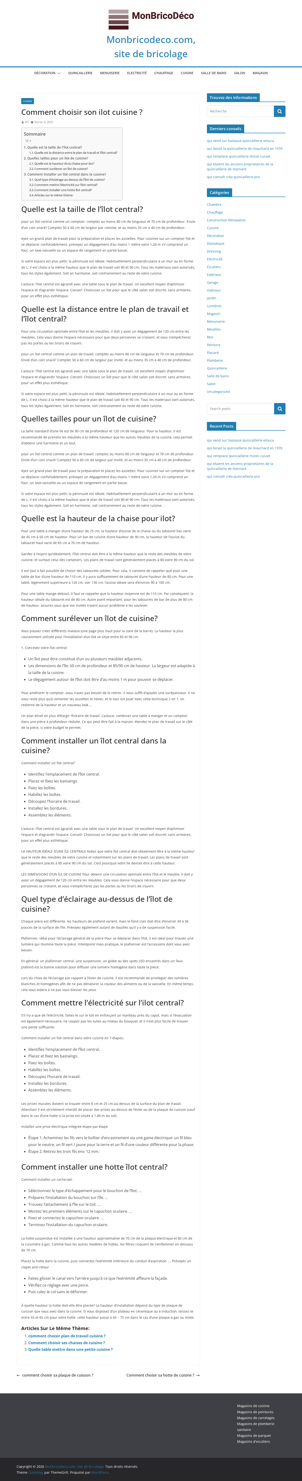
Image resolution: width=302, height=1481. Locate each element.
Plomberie (215, 360)
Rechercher (279, 408)
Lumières (214, 306)
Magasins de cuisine (253, 1406)
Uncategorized (218, 391)
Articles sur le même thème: (53, 195)
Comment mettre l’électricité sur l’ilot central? (66, 185)
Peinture (213, 345)
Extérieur (214, 274)
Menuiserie (110, 73)
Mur (210, 337)
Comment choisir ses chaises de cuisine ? (66, 1342)
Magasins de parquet (254, 1435)
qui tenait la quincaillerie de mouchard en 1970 (244, 148)
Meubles (214, 329)
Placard (213, 352)
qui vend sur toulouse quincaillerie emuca (240, 140)
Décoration (44, 73)
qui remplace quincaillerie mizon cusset (238, 156)
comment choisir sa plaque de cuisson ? (57, 1375)
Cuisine (187, 73)
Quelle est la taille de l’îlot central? (54, 147)
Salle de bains (213, 73)
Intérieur (214, 290)
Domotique (215, 243)
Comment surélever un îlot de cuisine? (61, 169)
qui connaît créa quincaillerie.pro (233, 177)
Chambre (214, 204)
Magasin (260, 73)
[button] (58, 73)
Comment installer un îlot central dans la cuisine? (66, 174)
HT (27, 122)
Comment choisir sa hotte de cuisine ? (160, 1375)
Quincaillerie (80, 73)
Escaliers (214, 267)
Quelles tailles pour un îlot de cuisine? (57, 158)
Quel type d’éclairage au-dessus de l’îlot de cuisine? (69, 179)
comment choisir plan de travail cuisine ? (67, 1336)
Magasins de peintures (255, 1412)
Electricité (137, 73)
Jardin (211, 298)
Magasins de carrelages (256, 1418)
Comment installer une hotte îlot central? (63, 190)
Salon (239, 73)
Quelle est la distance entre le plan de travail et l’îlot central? (75, 152)
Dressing (214, 251)
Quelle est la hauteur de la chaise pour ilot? (64, 163)
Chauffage (163, 73)
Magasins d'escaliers (253, 1441)
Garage (212, 282)
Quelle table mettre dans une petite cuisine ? (70, 1349)
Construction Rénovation (226, 220)
